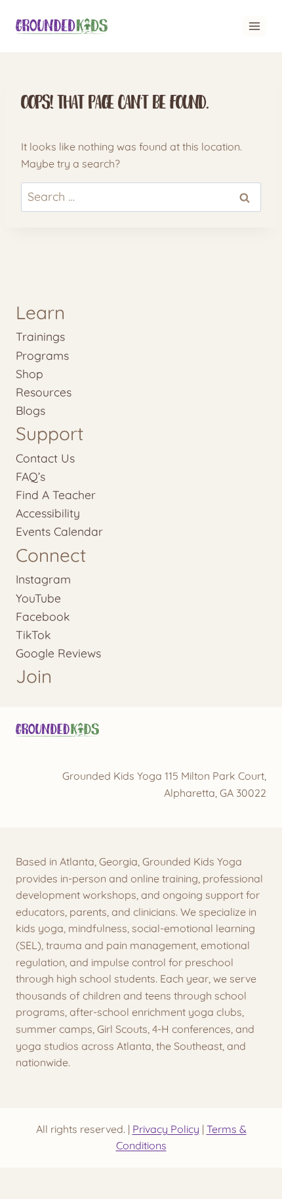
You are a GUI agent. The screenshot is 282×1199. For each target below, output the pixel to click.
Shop (29, 373)
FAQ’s (30, 476)
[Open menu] (254, 26)
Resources (43, 392)
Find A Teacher (56, 494)
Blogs (30, 410)
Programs (42, 355)
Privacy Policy (165, 1129)
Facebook (43, 616)
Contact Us (45, 458)
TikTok (33, 634)
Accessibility (48, 513)
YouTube (38, 598)
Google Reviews (58, 653)
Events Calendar (59, 531)
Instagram (43, 579)
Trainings (40, 336)
